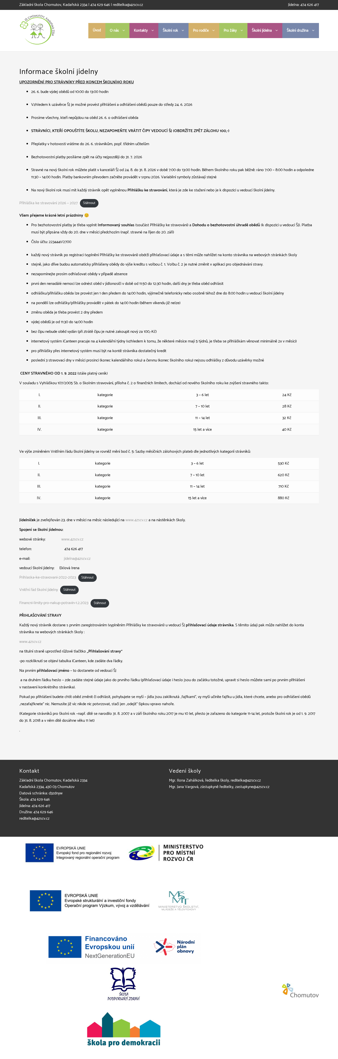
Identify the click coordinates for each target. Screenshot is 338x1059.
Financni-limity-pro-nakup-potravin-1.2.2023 (53, 603)
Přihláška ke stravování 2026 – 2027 (48, 203)
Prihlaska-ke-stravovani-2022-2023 (47, 577)
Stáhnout (89, 203)
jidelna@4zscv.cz (77, 558)
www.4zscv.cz (136, 520)
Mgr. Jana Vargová (183, 787)
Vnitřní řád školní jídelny (38, 589)
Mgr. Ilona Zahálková (186, 780)
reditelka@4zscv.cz (128, 4)
